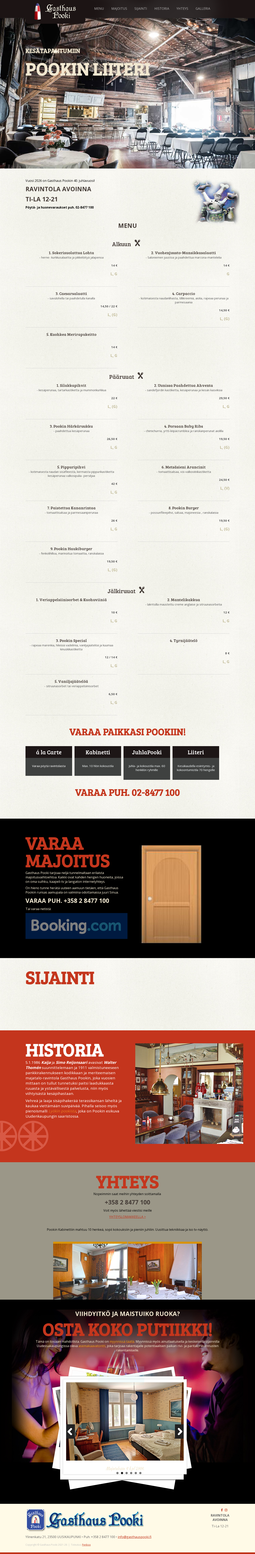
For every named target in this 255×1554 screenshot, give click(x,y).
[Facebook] (222, 1510)
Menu (99, 8)
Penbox (86, 1544)
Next (177, 1433)
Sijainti (140, 8)
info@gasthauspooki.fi (134, 1537)
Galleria (203, 8)
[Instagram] (226, 1510)
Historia (161, 8)
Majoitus (119, 8)
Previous (72, 1433)
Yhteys (182, 8)
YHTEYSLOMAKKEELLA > (127, 1217)
